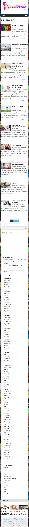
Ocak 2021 (6, 406)
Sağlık (5, 489)
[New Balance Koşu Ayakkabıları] (23, 507)
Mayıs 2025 (7, 310)
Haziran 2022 (7, 369)
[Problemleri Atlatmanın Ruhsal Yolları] (6, 147)
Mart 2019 (6, 454)
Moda (17, 523)
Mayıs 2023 (7, 345)
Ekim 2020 (6, 413)
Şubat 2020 (7, 430)
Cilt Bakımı (6, 472)
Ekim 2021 (6, 387)
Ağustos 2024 (7, 321)
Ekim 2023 (6, 337)
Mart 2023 (6, 350)
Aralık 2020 (6, 408)
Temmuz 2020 (7, 419)
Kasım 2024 (7, 317)
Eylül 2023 (6, 339)
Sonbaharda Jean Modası (10, 268)
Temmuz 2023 (7, 341)
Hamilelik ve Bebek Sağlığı (10, 478)
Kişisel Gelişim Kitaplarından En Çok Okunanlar (18, 127)
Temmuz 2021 (7, 393)
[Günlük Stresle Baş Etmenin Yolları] (6, 88)
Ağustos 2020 (7, 417)
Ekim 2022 (6, 360)
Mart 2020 (6, 428)
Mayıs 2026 (7, 284)
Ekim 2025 (6, 300)
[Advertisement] (14, 244)
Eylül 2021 (6, 389)
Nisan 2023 (6, 347)
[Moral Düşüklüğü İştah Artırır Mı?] (6, 203)
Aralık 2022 (6, 356)
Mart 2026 (6, 289)
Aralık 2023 (6, 332)
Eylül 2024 (6, 319)
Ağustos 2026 (7, 278)
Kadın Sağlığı (7, 480)
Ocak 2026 (6, 293)
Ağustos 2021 (7, 391)
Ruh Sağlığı (6, 485)
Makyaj (5, 483)
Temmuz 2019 (7, 445)
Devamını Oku (25, 38)
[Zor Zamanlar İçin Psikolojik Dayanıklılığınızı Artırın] (6, 66)
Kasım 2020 (7, 411)
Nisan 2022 (6, 374)
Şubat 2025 (7, 315)
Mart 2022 (6, 376)
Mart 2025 (6, 313)
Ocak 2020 (6, 432)
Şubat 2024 (7, 328)
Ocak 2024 (6, 330)
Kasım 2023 (7, 334)
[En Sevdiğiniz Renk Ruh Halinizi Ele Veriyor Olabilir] (6, 27)
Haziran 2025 (7, 308)
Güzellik (11, 523)
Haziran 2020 (7, 421)
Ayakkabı (6, 467)
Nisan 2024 (6, 326)
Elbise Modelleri (7, 476)
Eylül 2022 (6, 363)
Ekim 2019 (6, 439)
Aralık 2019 (6, 434)
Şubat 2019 (7, 456)
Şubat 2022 (7, 378)
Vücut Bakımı (7, 493)
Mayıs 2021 (7, 397)
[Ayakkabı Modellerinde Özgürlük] (5, 507)
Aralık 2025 (6, 295)
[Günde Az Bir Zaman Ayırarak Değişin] (6, 109)
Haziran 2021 (7, 395)
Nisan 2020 (6, 426)
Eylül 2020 (6, 415)
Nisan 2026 (6, 286)
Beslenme (6, 469)
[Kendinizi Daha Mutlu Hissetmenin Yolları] (6, 166)
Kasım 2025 (7, 297)
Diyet (5, 474)
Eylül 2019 (6, 441)
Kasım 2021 (7, 384)
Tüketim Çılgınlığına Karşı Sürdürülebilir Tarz (15, 259)
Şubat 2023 (7, 352)
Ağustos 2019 (7, 443)
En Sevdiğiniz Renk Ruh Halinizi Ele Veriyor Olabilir (18, 25)
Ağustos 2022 (7, 365)
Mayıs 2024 (7, 323)
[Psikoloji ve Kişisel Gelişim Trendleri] (6, 47)
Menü (3, 15)
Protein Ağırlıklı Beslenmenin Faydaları (13, 265)
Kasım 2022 (7, 358)
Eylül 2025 (6, 302)
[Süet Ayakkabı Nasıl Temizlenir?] (14, 507)
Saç (4, 487)
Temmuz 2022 (7, 367)
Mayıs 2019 (7, 450)
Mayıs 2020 (7, 424)
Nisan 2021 (6, 400)
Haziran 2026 (7, 282)
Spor (5, 491)
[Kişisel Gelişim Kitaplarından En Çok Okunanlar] (6, 128)
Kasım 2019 (7, 437)
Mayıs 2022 (7, 371)
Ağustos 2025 (7, 304)
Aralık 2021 (6, 382)
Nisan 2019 (6, 452)
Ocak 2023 (6, 354)
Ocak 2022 (6, 380)
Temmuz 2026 (7, 280)
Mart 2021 (6, 402)
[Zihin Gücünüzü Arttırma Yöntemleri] (6, 185)
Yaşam (5, 496)
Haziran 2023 (7, 343)
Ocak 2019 (6, 458)
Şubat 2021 (7, 404)
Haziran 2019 (7, 448)
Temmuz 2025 (7, 306)
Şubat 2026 (7, 291)
